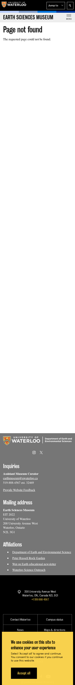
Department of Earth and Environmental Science (41, 552)
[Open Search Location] (70, 5)
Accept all (24, 673)
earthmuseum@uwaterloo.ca (20, 478)
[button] (56, 5)
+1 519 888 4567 (40, 599)
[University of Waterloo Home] (14, 5)
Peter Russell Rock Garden (28, 558)
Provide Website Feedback (19, 490)
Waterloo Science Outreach (28, 570)
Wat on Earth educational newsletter (34, 564)
